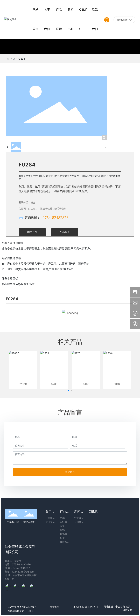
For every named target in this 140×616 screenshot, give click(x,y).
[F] (33, 587)
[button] (68, 390)
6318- (117, 384)
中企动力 (120, 606)
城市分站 (127, 610)
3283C (23, 384)
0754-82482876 (55, 217)
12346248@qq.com (23, 571)
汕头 (128, 606)
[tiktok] (8, 587)
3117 (86, 384)
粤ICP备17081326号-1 (85, 606)
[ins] (17, 587)
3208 (54, 384)
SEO (31, 610)
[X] (25, 587)
